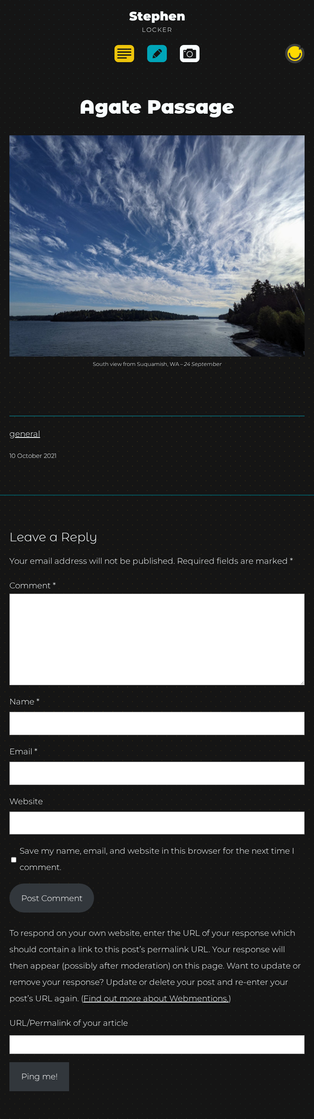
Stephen (157, 16)
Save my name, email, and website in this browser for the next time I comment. (157, 859)
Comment (32, 585)
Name (24, 701)
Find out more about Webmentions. (156, 998)
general (24, 434)
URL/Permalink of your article (68, 1023)
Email (23, 751)
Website (26, 801)
